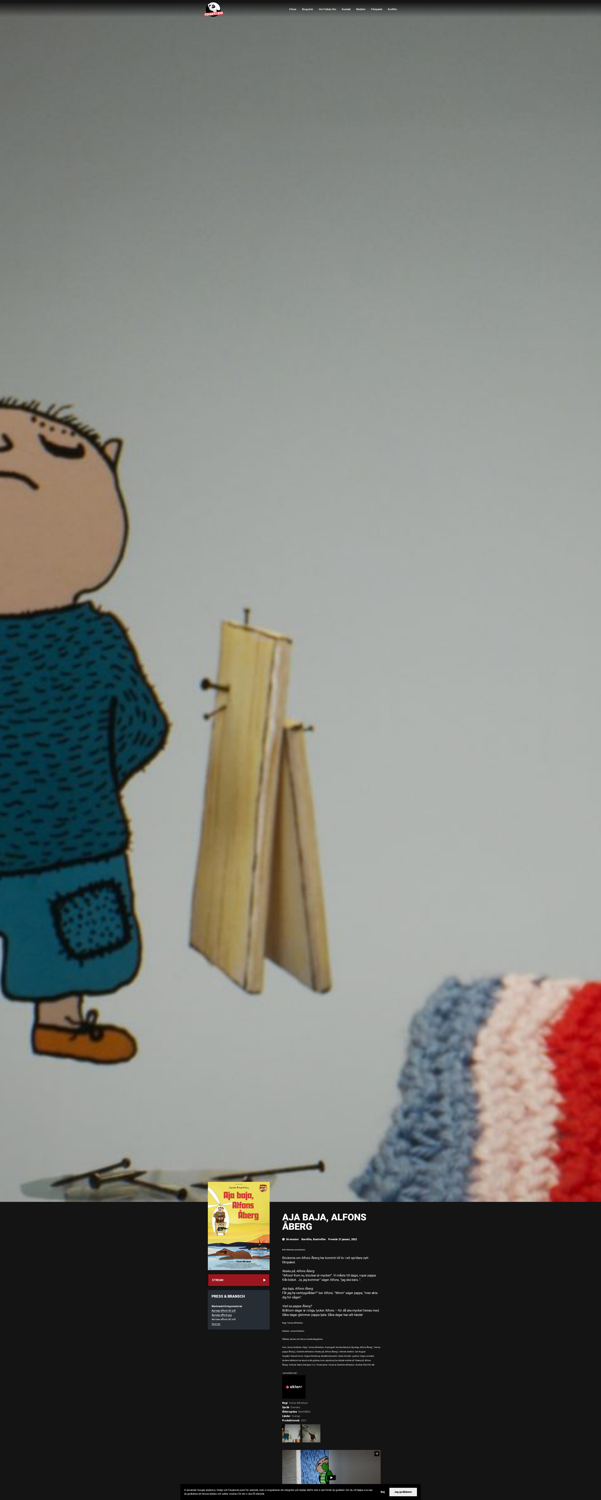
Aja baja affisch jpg (222, 1315)
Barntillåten (304, 1411)
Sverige (296, 1416)
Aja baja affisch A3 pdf (224, 1310)
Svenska (295, 1407)
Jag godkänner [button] (403, 1491)
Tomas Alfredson (298, 1402)
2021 (304, 1420)
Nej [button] (383, 1491)
